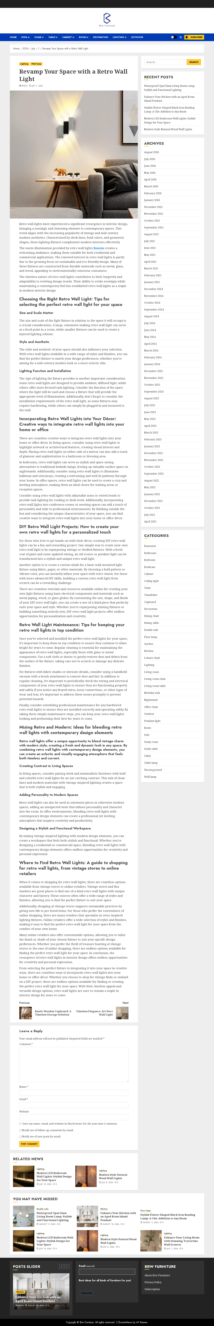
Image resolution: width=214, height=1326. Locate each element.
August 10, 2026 (111, 1224)
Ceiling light (151, 581)
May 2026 (150, 172)
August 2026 (151, 152)
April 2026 (150, 179)
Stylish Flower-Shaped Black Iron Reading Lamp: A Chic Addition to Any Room (169, 109)
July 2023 (149, 405)
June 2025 (150, 248)
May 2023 (150, 419)
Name (23, 1086)
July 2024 (149, 323)
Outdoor (137, 37)
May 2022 (150, 487)
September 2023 (154, 391)
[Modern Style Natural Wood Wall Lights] (86, 1176)
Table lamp (151, 763)
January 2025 (152, 282)
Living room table (155, 686)
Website (24, 1111)
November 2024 (153, 295)
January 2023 (152, 446)
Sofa (24, 37)
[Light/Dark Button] (174, 37)
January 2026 (152, 200)
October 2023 (152, 384)
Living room (151, 672)
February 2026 (153, 193)
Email (23, 1099)
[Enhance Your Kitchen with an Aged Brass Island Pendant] (87, 1216)
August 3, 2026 (151, 1222)
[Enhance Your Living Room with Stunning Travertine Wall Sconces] (151, 1240)
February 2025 (153, 275)
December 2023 (153, 371)
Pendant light (152, 721)
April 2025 (150, 261)
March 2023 (151, 432)
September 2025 (154, 227)
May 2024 (150, 337)
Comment (26, 1044)
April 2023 (150, 426)
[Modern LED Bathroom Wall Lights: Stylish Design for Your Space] (23, 1176)
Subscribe (197, 37)
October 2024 (152, 302)
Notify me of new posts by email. (41, 1136)
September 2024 (154, 309)
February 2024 (153, 357)
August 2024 (151, 316)
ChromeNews (124, 1322)
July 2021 (149, 514)
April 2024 (150, 343)
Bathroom (150, 553)
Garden (148, 644)
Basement (150, 546)
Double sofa (151, 630)
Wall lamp (36, 63)
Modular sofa (152, 693)
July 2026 (149, 159)
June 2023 (150, 412)
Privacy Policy (153, 1282)
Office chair (151, 706)
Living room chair (155, 679)
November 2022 (153, 460)
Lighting (118, 37)
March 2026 (151, 186)
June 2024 (150, 330)
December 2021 (153, 501)
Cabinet (67, 37)
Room (82, 37)
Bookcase (149, 567)
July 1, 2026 (172, 1249)
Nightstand (151, 700)
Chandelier (150, 595)
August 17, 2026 (47, 1224)
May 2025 (150, 255)
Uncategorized (153, 770)
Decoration (100, 37)
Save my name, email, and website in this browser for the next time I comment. (70, 1123)
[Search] (181, 37)
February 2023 (153, 439)
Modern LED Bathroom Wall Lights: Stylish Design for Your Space (54, 1176)
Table (51, 37)
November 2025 (153, 213)
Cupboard (150, 602)
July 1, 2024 (37, 86)
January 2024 (152, 364)
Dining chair (151, 616)
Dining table (151, 623)
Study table (151, 749)
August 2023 (151, 398)
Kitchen (148, 651)
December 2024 (153, 289)
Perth (25, 86)
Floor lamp (150, 637)
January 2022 (152, 494)
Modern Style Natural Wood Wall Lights (113, 1176)
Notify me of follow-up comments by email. (48, 1130)
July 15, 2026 (45, 1184)
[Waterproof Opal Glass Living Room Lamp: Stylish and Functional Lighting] (23, 1216)
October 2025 (152, 220)
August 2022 (151, 480)
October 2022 (152, 466)
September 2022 (154, 473)
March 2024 (151, 350)
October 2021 (152, 508)
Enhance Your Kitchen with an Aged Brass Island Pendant (118, 1216)
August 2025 (151, 234)
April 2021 (150, 521)
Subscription (152, 1289)
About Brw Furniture (157, 1275)
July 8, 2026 (107, 1182)
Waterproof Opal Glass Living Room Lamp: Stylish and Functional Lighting (54, 1216)
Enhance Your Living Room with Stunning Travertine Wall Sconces (181, 1241)
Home (13, 37)
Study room (151, 741)
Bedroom (149, 560)
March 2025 (151, 268)
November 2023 (153, 378)
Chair (37, 37)
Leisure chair (152, 658)
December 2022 (153, 453)
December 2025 (153, 207)
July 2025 (149, 241)
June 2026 (150, 166)
